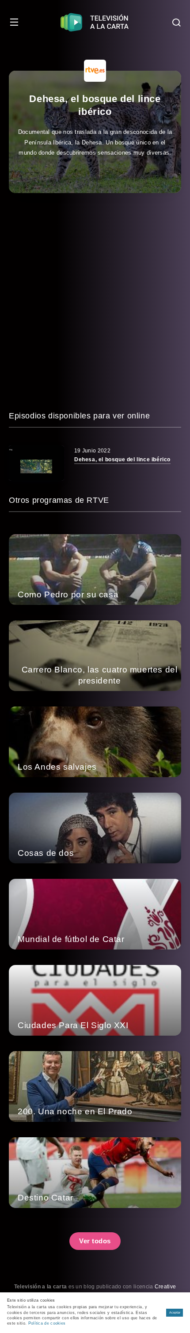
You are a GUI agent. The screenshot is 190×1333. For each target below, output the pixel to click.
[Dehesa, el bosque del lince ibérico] (36, 463)
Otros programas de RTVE (59, 500)
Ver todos (95, 1241)
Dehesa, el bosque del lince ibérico (122, 459)
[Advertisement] (95, 301)
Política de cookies (47, 1323)
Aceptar (174, 1312)
